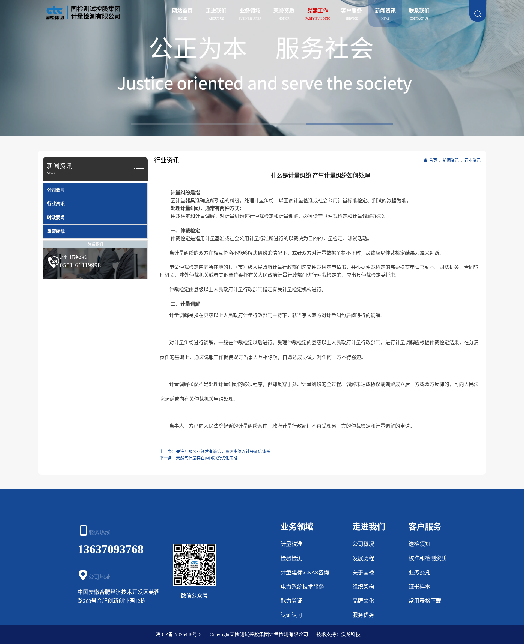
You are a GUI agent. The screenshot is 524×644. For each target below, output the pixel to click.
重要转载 (56, 231)
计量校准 (291, 544)
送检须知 (419, 544)
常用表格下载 (425, 601)
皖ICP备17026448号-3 (178, 634)
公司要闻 (56, 190)
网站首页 (182, 11)
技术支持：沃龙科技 (338, 634)
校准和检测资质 (428, 558)
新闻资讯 (385, 11)
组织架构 (363, 587)
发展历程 (363, 558)
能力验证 (291, 601)
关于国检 (363, 573)
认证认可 (291, 615)
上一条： (215, 451)
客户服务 (351, 11)
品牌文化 (363, 601)
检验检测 (291, 558)
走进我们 (216, 11)
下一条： (198, 458)
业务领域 (250, 11)
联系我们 (419, 11)
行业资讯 (56, 203)
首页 (432, 160)
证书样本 (419, 587)
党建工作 (317, 11)
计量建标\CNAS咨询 (305, 573)
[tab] (95, 190)
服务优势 (363, 615)
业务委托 (419, 573)
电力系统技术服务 (302, 587)
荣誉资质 (283, 11)
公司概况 (363, 544)
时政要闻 (56, 217)
